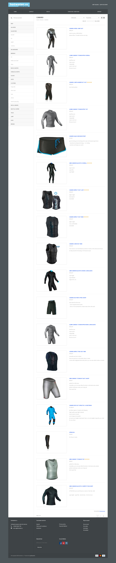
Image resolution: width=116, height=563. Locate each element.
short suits (13, 90)
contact (31, 11)
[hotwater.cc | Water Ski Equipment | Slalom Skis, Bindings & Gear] (19, 4)
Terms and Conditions (41, 526)
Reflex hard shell (14, 60)
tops (12, 94)
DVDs (12, 120)
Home (15, 11)
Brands (13, 124)
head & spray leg (15, 101)
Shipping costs (102, 511)
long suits (13, 87)
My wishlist (85, 530)
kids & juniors (14, 105)
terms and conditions (73, 11)
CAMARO (46, 20)
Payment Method (63, 526)
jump (12, 116)
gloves (13, 75)
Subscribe (39, 547)
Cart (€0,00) (95, 4)
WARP (12, 42)
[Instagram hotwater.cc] (66, 543)
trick (12, 113)
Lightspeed (32, 555)
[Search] (11, 18)
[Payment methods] (97, 555)
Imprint (99, 11)
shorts (12, 98)
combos (13, 46)
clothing (13, 83)
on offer (13, 27)
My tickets (85, 528)
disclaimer (38, 528)
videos (48, 11)
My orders (85, 526)
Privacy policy (62, 524)
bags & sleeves (14, 68)
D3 (11, 38)
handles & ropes (15, 72)
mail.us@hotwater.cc (18, 528)
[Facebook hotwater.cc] (60, 543)
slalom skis (14, 31)
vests (12, 79)
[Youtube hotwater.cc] (63, 543)
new (12, 23)
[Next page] (103, 516)
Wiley (12, 64)
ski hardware (14, 49)
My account (104, 4)
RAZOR (12, 35)
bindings (13, 53)
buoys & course (15, 109)
